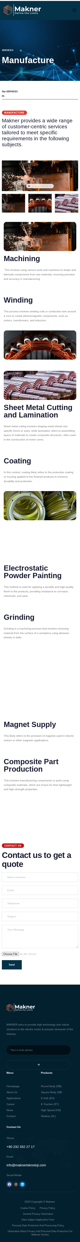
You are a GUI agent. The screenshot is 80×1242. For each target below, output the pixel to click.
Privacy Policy (47, 1208)
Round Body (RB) (51, 1086)
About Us (12, 1092)
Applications (14, 1098)
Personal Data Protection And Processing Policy (38, 1225)
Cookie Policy (27, 1208)
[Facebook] (9, 1184)
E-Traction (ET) (50, 1104)
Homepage (13, 1086)
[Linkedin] (22, 1184)
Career (11, 1104)
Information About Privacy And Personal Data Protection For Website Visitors (40, 1233)
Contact (11, 1116)
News (10, 1110)
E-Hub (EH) (48, 1098)
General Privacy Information (38, 1213)
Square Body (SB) (51, 1092)
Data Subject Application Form (38, 1219)
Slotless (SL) (48, 1116)
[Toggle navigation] (64, 10)
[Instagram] (16, 1184)
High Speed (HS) (51, 1110)
